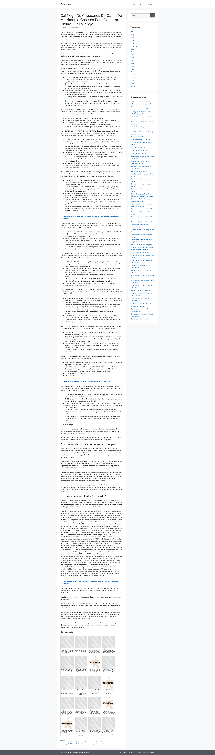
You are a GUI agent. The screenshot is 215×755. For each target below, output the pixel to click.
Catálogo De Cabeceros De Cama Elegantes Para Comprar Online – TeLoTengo (84, 743)
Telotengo (65, 4)
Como (133, 40)
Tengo (133, 86)
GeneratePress (84, 752)
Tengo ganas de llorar (138, 137)
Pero (132, 72)
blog (63, 740)
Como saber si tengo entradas (141, 303)
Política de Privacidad (126, 752)
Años (132, 32)
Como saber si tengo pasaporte (141, 319)
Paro (132, 69)
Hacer (133, 57)
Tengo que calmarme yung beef (141, 245)
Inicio (133, 4)
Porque (133, 75)
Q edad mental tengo (138, 306)
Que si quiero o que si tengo (140, 252)
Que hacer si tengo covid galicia (142, 209)
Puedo (133, 78)
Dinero (133, 49)
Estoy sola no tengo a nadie (140, 140)
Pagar (133, 63)
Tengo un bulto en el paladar (140, 290)
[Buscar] (152, 15)
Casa (132, 37)
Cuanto (133, 43)
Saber (133, 83)
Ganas (133, 55)
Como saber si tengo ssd (139, 150)
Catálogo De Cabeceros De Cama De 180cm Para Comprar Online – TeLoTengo (84, 742)
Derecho (134, 46)
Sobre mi (141, 4)
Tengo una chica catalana (139, 171)
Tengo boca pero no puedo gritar (142, 222)
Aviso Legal (138, 752)
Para (132, 66)
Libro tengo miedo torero (139, 147)
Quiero (133, 80)
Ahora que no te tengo (138, 153)
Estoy (133, 52)
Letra (133, 60)
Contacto (150, 4)
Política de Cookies (149, 752)
